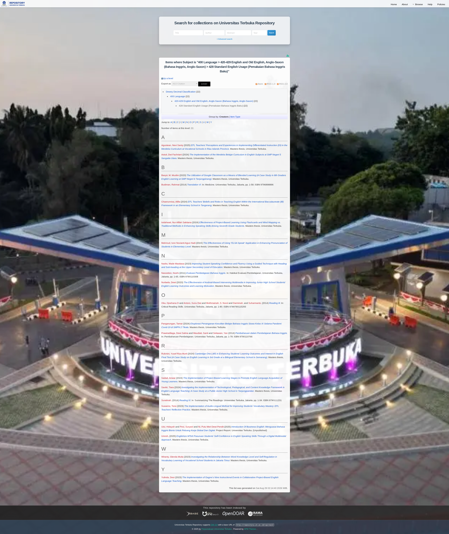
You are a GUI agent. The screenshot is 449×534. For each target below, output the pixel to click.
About (405, 4)
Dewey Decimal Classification (181, 91)
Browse (419, 4)
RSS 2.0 (283, 84)
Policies (441, 4)
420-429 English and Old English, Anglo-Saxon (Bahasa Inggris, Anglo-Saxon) (214, 101)
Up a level (168, 78)
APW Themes (250, 529)
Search (271, 33)
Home (394, 4)
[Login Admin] (288, 55)
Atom (260, 84)
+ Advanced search (224, 39)
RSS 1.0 (271, 84)
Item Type (235, 116)
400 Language (177, 96)
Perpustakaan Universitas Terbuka (216, 529)
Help (430, 4)
